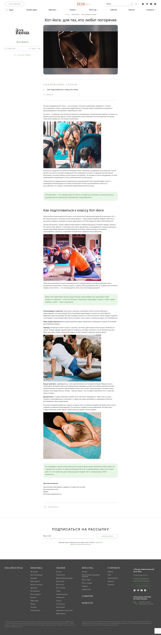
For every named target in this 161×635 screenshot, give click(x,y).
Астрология (60, 575)
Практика (52, 10)
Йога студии (86, 580)
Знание (72, 10)
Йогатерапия (35, 591)
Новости (131, 10)
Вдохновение (61, 614)
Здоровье (33, 588)
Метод (32, 604)
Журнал (110, 572)
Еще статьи (60, 581)
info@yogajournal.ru (140, 575)
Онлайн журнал (61, 594)
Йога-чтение (60, 588)
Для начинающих (36, 575)
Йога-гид (92, 10)
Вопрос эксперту (36, 585)
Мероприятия (113, 578)
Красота (33, 597)
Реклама (111, 581)
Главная (67, 14)
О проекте (150, 10)
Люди (58, 591)
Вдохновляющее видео (64, 578)
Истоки (58, 572)
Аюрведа (33, 578)
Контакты (111, 585)
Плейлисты (60, 597)
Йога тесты (60, 585)
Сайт (109, 575)
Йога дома (34, 572)
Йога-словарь (87, 583)
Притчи (58, 601)
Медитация (34, 601)
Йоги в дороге (35, 594)
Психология (60, 604)
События (113, 10)
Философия (60, 607)
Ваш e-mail (47, 536)
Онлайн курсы (31, 10)
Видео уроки (35, 581)
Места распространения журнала (91, 576)
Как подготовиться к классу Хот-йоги (62, 90)
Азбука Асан (86, 589)
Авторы (84, 572)
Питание (33, 607)
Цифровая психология (64, 610)
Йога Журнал (23, 42)
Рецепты (85, 586)
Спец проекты (35, 610)
